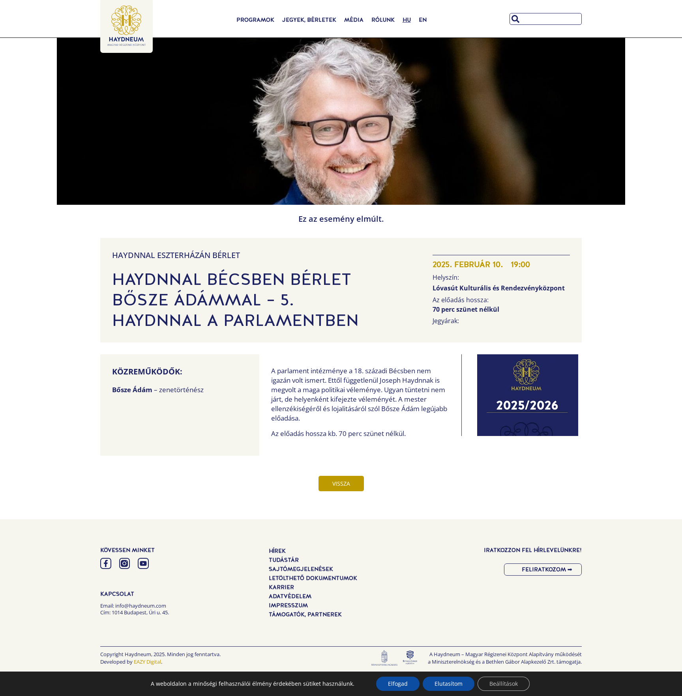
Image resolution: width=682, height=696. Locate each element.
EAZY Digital (147, 661)
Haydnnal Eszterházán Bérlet (176, 255)
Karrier (281, 587)
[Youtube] (143, 563)
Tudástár (284, 559)
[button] (527, 397)
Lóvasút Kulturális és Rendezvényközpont (499, 288)
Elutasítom (449, 683)
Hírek (277, 550)
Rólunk (383, 19)
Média (353, 19)
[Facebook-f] (105, 563)
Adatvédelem (290, 596)
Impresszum (288, 605)
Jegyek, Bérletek (309, 19)
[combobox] (546, 19)
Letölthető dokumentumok (313, 578)
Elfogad (398, 683)
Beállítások (503, 683)
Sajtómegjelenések (301, 569)
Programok (255, 19)
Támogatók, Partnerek (305, 614)
